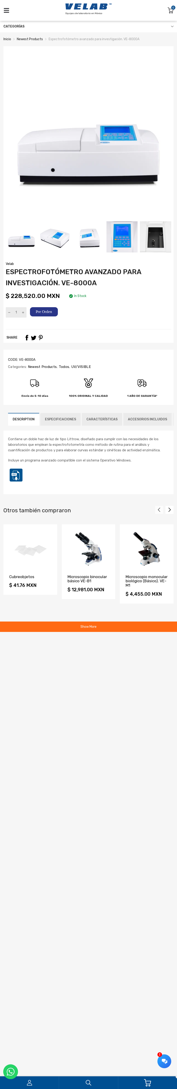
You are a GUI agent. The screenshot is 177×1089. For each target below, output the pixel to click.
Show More (88, 627)
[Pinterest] (40, 337)
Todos (63, 367)
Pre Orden (44, 311)
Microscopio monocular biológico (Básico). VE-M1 (147, 581)
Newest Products (42, 367)
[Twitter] (33, 337)
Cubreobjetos (21, 576)
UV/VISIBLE (80, 367)
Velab (10, 264)
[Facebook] (27, 337)
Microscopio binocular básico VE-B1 (87, 578)
